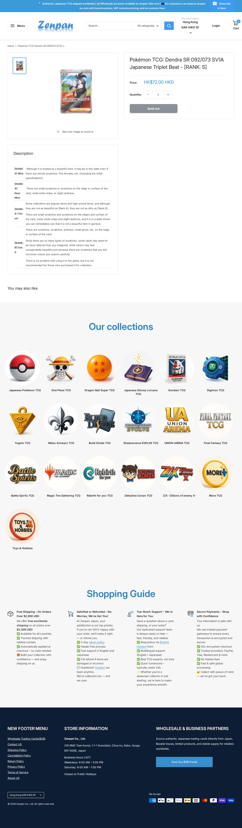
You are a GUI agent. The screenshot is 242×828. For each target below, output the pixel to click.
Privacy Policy (16, 766)
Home (11, 45)
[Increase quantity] (168, 95)
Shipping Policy (17, 750)
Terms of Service (18, 772)
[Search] (169, 26)
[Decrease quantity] (148, 95)
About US (13, 778)
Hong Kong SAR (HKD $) (23, 795)
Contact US (15, 744)
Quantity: (136, 94)
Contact (100, 667)
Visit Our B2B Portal (184, 761)
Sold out (153, 108)
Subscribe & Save (224, 6)
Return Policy (16, 761)
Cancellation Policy (19, 755)
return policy (97, 642)
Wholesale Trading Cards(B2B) (27, 738)
